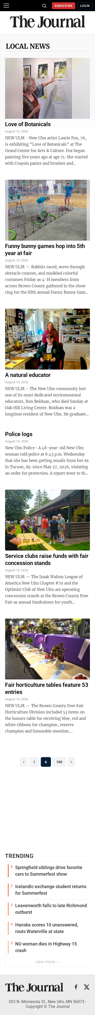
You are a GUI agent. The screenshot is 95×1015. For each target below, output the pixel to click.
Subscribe (63, 6)
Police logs (18, 434)
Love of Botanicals (28, 124)
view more (45, 961)
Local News (28, 46)
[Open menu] (6, 5)
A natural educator (28, 375)
